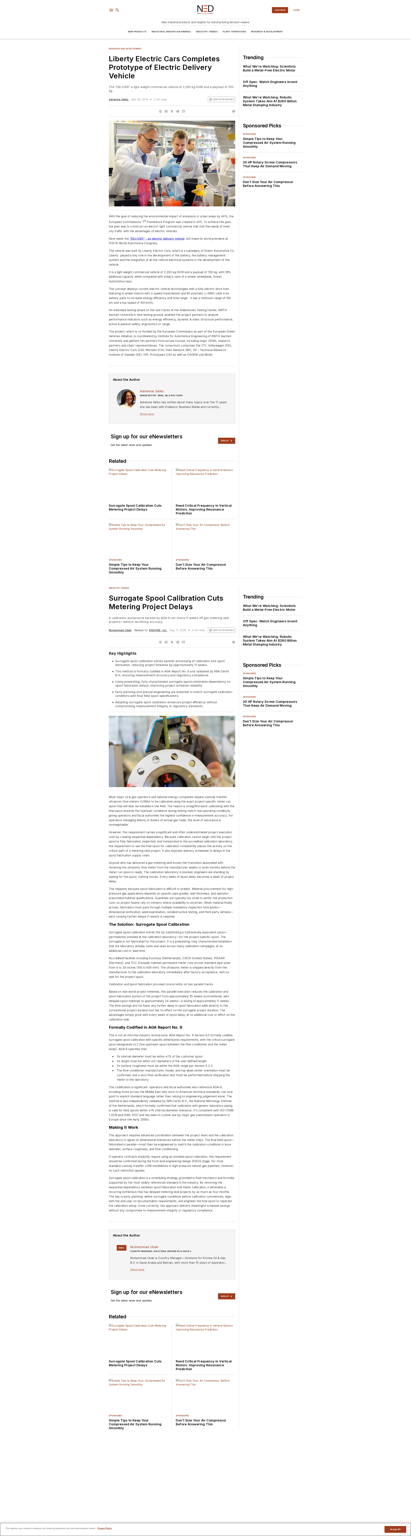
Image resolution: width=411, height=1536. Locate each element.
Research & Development (267, 31)
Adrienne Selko (119, 99)
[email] (183, 111)
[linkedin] (166, 111)
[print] (233, 111)
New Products (137, 31)
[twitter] (172, 111)
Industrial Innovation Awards (171, 31)
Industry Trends (207, 31)
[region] (205, 1529)
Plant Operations (234, 31)
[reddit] (177, 111)
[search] (117, 10)
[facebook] (160, 111)
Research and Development (125, 48)
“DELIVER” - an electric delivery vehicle (157, 238)
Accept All (395, 1529)
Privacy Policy (104, 1528)
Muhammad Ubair (120, 630)
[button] (111, 10)
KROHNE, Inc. (158, 630)
